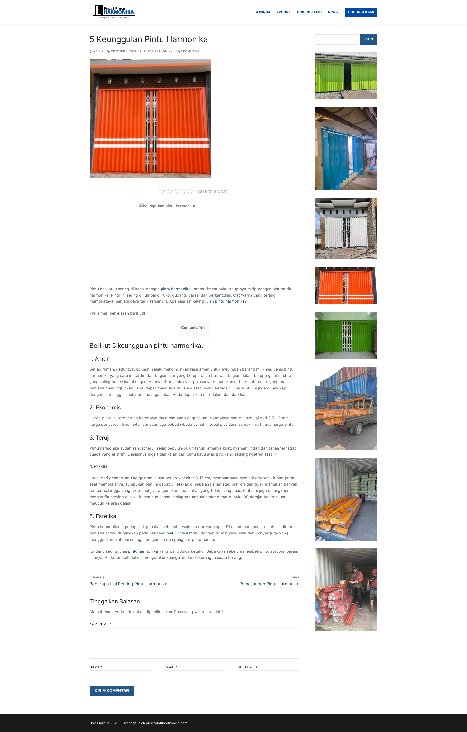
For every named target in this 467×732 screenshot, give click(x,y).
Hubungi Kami (361, 12)
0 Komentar (190, 51)
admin (97, 51)
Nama (96, 667)
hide (203, 328)
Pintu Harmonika (157, 51)
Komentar (101, 624)
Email (170, 667)
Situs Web (247, 667)
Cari (368, 39)
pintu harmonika (175, 288)
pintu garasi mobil (182, 533)
